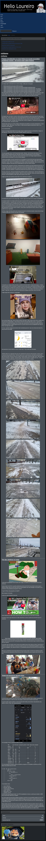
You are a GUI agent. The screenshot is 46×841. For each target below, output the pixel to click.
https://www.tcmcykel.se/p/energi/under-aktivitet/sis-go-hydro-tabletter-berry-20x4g (23, 638)
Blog (1, 20)
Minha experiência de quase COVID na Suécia (13, 86)
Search (15, 31)
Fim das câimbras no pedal (10, 560)
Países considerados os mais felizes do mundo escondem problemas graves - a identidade (22, 90)
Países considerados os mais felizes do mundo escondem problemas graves (19, 87)
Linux (1, 18)
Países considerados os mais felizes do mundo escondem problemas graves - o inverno (22, 91)
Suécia (1, 27)
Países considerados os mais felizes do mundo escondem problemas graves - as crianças (22, 88)
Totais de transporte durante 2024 (13, 675)
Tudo (1, 25)
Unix (1, 16)
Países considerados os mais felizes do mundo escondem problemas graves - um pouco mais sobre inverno (21, 59)
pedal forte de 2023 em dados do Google (14, 797)
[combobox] (6, 31)
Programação (3, 23)
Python (1, 21)
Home (1, 14)
